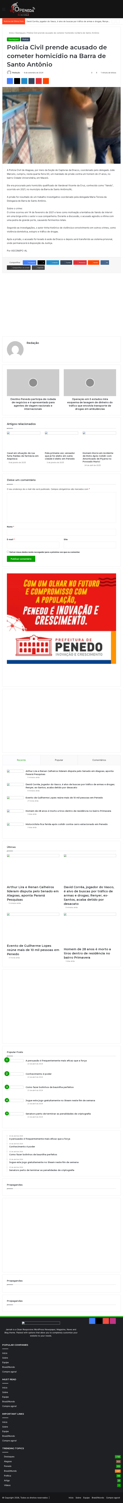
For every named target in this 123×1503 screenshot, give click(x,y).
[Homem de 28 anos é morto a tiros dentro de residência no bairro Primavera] (15, 815)
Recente (21, 760)
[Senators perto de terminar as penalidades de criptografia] (15, 1117)
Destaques (20, 33)
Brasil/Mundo (8, 1367)
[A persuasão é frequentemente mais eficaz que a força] (15, 1064)
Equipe (5, 1362)
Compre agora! (9, 1371)
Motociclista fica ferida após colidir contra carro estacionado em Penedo (67, 824)
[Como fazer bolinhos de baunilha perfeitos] (15, 1091)
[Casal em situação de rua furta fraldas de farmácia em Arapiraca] (23, 440)
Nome (10, 526)
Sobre (5, 1358)
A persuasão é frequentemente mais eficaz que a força (56, 1060)
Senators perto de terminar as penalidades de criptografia (58, 1113)
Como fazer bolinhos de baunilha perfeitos (50, 1087)
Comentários (99, 760)
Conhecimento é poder (39, 1074)
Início (11, 33)
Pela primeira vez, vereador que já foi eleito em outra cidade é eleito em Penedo (60, 456)
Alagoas (8, 1461)
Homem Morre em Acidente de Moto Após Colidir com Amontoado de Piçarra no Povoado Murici (98, 457)
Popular (59, 760)
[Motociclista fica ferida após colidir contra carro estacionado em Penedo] (15, 828)
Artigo (7, 1480)
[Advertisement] (61, 304)
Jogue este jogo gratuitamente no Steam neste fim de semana (60, 1100)
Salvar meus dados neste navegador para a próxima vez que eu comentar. (44, 552)
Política (7, 1475)
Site (66, 539)
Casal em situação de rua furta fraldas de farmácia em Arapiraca (23, 456)
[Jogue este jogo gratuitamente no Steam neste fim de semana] (15, 1104)
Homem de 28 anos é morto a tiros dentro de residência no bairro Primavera (68, 811)
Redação (16, 72)
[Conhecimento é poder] (15, 1078)
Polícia (25, 39)
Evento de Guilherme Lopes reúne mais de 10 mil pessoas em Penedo (59, 21)
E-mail (11, 539)
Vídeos (7, 1485)
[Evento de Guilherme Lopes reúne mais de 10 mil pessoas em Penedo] (15, 801)
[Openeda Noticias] (23, 9)
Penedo (7, 1466)
